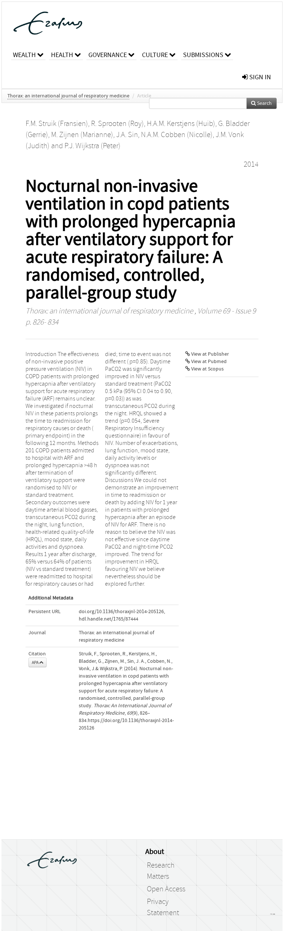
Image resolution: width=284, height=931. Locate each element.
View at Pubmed (208, 362)
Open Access (166, 889)
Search (264, 103)
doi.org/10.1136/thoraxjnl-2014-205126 (121, 612)
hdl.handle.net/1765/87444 (108, 619)
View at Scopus (207, 369)
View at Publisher (209, 354)
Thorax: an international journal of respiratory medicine (68, 96)
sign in (259, 77)
